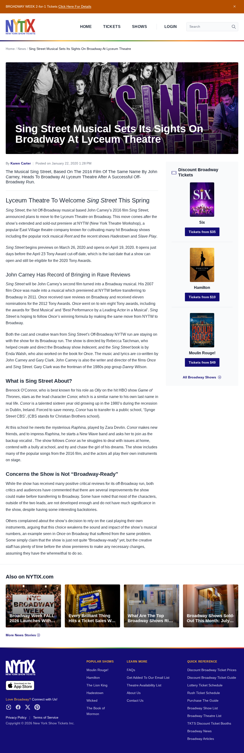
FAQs (131, 670)
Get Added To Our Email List (148, 677)
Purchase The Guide (203, 700)
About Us (134, 693)
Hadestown (94, 693)
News (22, 49)
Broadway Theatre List (204, 716)
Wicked (91, 700)
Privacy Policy (16, 717)
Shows (139, 27)
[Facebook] (18, 707)
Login (170, 27)
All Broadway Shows (199, 377)
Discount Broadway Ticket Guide (211, 677)
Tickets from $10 (202, 297)
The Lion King (96, 685)
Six (202, 222)
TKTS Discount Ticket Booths (209, 723)
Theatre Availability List (144, 685)
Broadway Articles (200, 739)
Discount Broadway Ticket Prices (211, 670)
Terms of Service (45, 717)
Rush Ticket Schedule (203, 693)
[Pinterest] (37, 707)
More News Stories (21, 635)
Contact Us (135, 700)
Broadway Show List (202, 708)
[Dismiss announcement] (234, 7)
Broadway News (199, 731)
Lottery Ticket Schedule (205, 685)
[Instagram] (8, 707)
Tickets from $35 (202, 232)
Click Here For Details (74, 6)
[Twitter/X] (27, 707)
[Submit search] (233, 26)
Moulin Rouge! (202, 353)
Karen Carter (20, 163)
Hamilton (202, 288)
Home (86, 27)
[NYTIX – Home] (20, 26)
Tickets (112, 27)
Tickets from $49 (202, 362)
